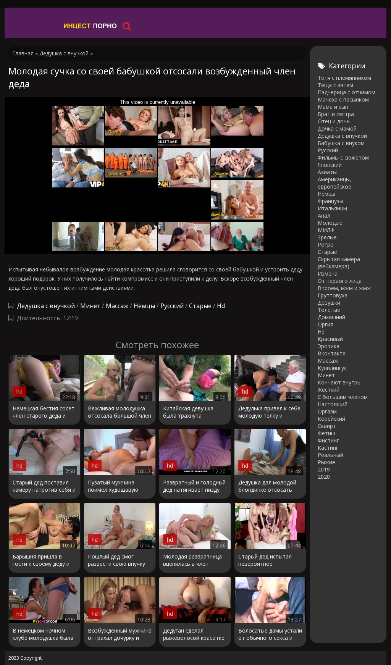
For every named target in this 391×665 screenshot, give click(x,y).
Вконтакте (332, 353)
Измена (328, 273)
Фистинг (328, 440)
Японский (330, 164)
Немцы (144, 306)
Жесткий (328, 389)
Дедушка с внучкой (46, 306)
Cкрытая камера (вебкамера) (339, 262)
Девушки (329, 302)
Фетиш (326, 433)
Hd (221, 306)
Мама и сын (333, 106)
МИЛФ (326, 230)
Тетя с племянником (344, 77)
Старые (200, 306)
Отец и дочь (334, 121)
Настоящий (332, 404)
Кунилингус (332, 367)
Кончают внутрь (339, 382)
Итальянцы (332, 208)
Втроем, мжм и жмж (344, 288)
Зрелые (327, 237)
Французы (330, 201)
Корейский (331, 418)
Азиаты (327, 172)
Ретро (326, 244)
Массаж (117, 306)
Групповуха (332, 295)
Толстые (329, 309)
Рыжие (326, 462)
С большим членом (343, 396)
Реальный (330, 454)
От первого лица (340, 280)
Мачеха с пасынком (343, 99)
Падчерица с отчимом (346, 92)
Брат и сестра (336, 114)
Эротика (328, 346)
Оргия (325, 324)
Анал (324, 215)
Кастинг (328, 447)
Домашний (331, 317)
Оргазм (327, 411)
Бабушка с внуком (341, 143)
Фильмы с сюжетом (343, 157)
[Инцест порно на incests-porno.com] (90, 25)
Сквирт (327, 425)
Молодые (330, 222)
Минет (90, 306)
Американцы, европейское (334, 183)
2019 (324, 469)
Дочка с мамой (337, 128)
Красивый (330, 338)
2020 (324, 476)
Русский (172, 306)
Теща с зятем (335, 85)
